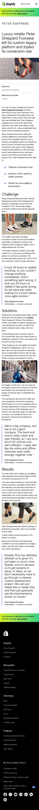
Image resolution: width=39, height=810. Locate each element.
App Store (7, 679)
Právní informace (10, 773)
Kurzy (5, 714)
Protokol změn (9, 722)
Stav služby (8, 749)
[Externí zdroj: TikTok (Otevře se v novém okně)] (26, 794)
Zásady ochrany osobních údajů (16, 777)
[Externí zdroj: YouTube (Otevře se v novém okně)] (15, 794)
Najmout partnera (10, 744)
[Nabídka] (36, 3)
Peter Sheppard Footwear (12, 110)
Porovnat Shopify (10, 705)
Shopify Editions (9, 652)
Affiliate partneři (9, 687)
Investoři (6, 657)
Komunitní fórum (9, 740)
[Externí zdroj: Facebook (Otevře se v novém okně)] (5, 794)
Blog (5, 701)
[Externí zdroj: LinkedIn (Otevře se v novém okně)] (31, 794)
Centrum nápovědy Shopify (14, 736)
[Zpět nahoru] (5, 633)
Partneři (6, 683)
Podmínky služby (10, 768)
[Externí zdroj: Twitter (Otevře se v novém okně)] (10, 794)
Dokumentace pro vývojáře (14, 670)
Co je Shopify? (9, 648)
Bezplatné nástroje (10, 718)
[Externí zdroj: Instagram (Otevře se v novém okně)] (21, 794)
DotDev (30, 317)
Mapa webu (8, 781)
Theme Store (8, 674)
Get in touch (25, 4)
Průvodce (7, 709)
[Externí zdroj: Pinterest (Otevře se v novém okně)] (5, 799)
